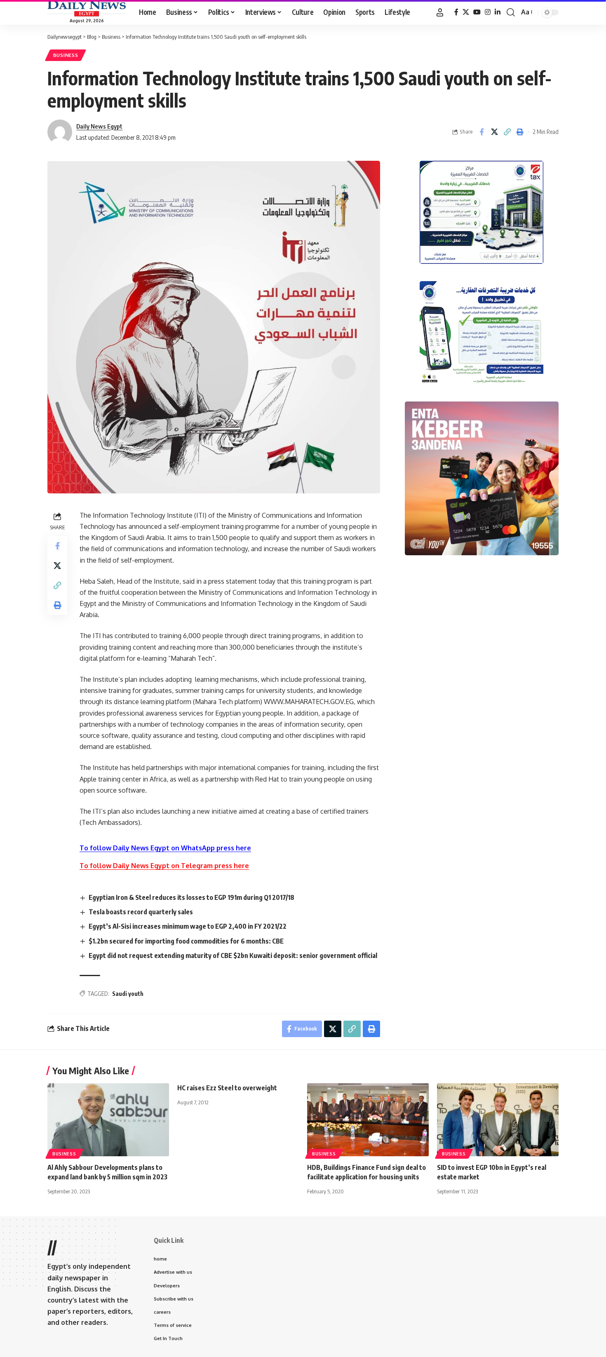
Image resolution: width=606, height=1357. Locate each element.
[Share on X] (494, 132)
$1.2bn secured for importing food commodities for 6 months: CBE (186, 941)
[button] (440, 12)
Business (65, 55)
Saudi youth (127, 993)
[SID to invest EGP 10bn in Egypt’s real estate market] (498, 1119)
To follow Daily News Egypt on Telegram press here (164, 866)
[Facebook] (456, 12)
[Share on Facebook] (481, 132)
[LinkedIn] (498, 12)
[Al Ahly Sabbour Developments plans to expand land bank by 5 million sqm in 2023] (108, 1119)
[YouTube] (477, 12)
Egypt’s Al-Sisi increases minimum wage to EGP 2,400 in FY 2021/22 (188, 926)
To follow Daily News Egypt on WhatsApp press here (165, 848)
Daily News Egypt (99, 126)
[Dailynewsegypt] (86, 8)
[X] (465, 12)
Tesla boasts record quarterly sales (141, 912)
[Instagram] (488, 12)
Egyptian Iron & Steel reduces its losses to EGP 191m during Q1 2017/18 (191, 897)
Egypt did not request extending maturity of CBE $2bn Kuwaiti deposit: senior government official (233, 955)
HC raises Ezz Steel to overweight (227, 1088)
